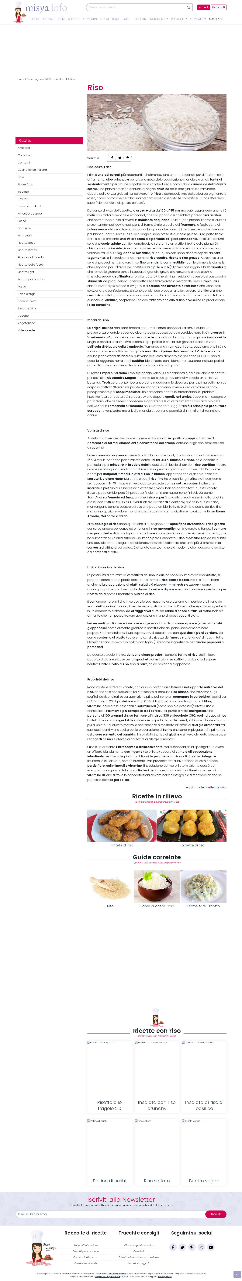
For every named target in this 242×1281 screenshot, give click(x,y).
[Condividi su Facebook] (112, 156)
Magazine (216, 19)
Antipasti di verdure (86, 1245)
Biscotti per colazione (86, 1251)
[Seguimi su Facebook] (173, 1247)
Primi (61, 19)
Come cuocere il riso (157, 906)
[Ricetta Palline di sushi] (109, 1147)
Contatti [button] (197, 19)
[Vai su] (237, 1274)
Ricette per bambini (31, 279)
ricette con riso (215, 787)
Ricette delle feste (30, 264)
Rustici (22, 286)
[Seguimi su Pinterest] (192, 1247)
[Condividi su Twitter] (120, 156)
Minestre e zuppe (30, 213)
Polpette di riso (192, 845)
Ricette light (26, 272)
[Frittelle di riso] (122, 826)
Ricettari (140, 19)
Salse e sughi (27, 294)
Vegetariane (26, 323)
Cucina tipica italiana (32, 169)
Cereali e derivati (58, 79)
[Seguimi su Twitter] (182, 1247)
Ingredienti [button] (158, 19)
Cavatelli (138, 1251)
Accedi (203, 7)
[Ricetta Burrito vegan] (204, 1147)
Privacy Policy (165, 1276)
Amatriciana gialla (138, 1263)
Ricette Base (26, 242)
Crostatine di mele (85, 1263)
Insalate (23, 191)
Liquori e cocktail (29, 206)
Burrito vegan (204, 1180)
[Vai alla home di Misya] (40, 12)
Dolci (104, 19)
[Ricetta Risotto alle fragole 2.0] (109, 1069)
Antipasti (49, 19)
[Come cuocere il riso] (157, 886)
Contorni (90, 19)
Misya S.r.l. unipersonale (107, 1276)
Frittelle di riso (122, 845)
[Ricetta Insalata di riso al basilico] (204, 1069)
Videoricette (26, 330)
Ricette (35, 19)
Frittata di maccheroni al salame (139, 1257)
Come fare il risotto (203, 906)
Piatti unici (24, 228)
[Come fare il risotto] (203, 886)
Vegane (23, 315)
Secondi (74, 19)
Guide (127, 19)
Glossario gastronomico (138, 1245)
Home (21, 79)
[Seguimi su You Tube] (211, 1247)
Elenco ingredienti (37, 79)
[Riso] (110, 886)
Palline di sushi (109, 1180)
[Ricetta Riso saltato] (157, 1147)
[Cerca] (189, 7)
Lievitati (23, 199)
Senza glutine (27, 308)
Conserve (24, 155)
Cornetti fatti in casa (85, 1257)
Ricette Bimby (27, 250)
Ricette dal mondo (31, 257)
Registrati (218, 7)
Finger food (25, 184)
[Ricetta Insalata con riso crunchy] (157, 1069)
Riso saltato (157, 1180)
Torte (116, 19)
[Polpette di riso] (191, 826)
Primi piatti (25, 235)
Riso (110, 906)
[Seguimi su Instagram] (201, 1247)
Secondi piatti (27, 301)
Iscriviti (216, 1214)
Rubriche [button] (178, 19)
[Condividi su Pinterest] (127, 156)
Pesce (22, 221)
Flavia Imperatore (117, 1273)
